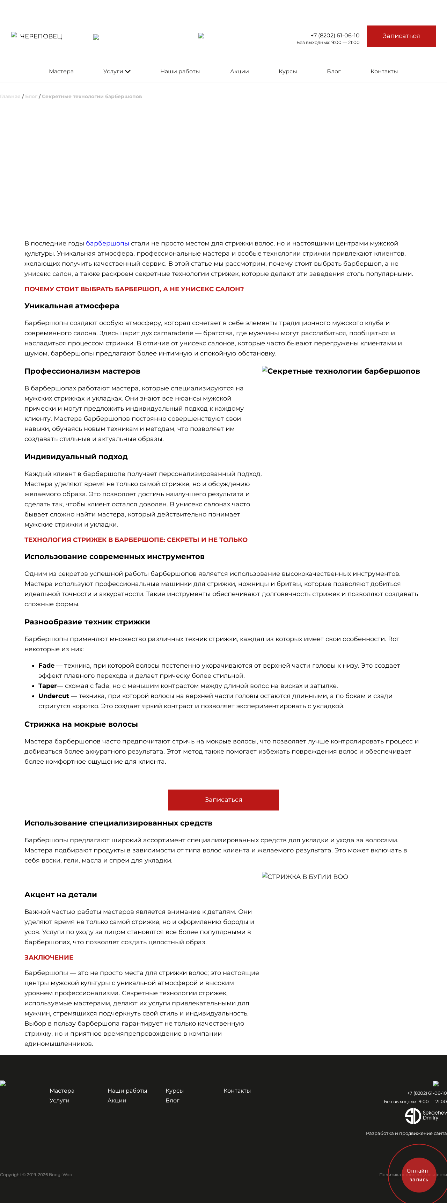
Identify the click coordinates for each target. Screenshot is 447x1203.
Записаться (401, 36)
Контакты (384, 71)
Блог (334, 71)
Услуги (113, 71)
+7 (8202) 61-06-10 (335, 35)
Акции (239, 71)
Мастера (61, 71)
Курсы (288, 71)
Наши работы (180, 71)
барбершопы (107, 243)
